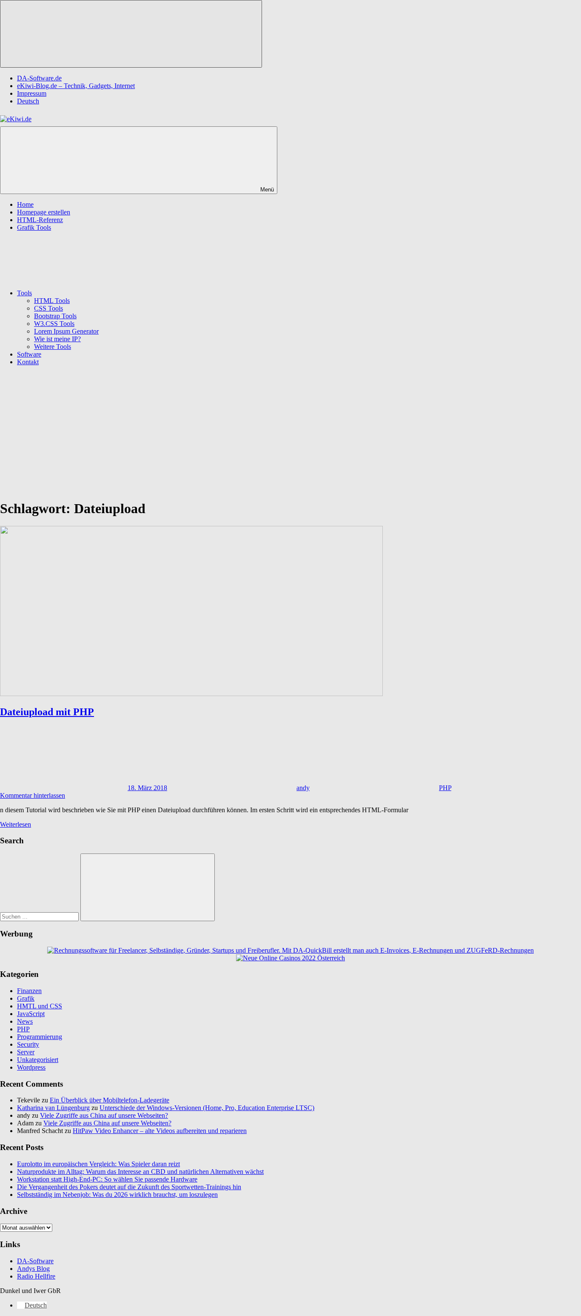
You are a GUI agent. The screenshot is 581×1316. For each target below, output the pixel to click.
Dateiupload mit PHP (47, 711)
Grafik (25, 998)
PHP (445, 787)
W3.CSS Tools (54, 323)
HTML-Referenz (40, 219)
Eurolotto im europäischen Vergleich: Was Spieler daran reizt (98, 1164)
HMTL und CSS (39, 1006)
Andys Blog (33, 1268)
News (25, 1021)
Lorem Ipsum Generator (66, 331)
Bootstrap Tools (55, 316)
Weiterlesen (15, 824)
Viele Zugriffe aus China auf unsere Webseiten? (104, 1115)
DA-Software (35, 1261)
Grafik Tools (34, 227)
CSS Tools (48, 308)
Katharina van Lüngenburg (53, 1107)
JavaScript (31, 1013)
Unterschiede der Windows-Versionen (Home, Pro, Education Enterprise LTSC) (207, 1107)
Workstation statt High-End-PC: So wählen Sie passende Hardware (107, 1179)
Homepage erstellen (43, 212)
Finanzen (29, 990)
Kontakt (28, 361)
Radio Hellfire (36, 1276)
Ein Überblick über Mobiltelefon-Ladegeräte (109, 1100)
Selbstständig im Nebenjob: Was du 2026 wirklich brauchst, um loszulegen (117, 1194)
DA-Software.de (39, 78)
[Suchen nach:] (40, 916)
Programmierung (39, 1036)
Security (28, 1044)
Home (25, 204)
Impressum (31, 93)
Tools (24, 293)
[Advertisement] (290, 432)
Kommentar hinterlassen (32, 795)
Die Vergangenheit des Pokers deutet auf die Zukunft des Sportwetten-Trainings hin (129, 1186)
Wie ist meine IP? (57, 339)
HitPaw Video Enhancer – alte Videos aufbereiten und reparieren (160, 1130)
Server (25, 1052)
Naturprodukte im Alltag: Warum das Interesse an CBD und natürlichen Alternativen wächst (140, 1171)
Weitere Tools (52, 346)
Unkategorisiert (37, 1059)
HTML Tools (52, 300)
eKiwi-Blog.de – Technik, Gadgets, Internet (76, 85)
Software (29, 354)
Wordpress (31, 1067)
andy (303, 787)
